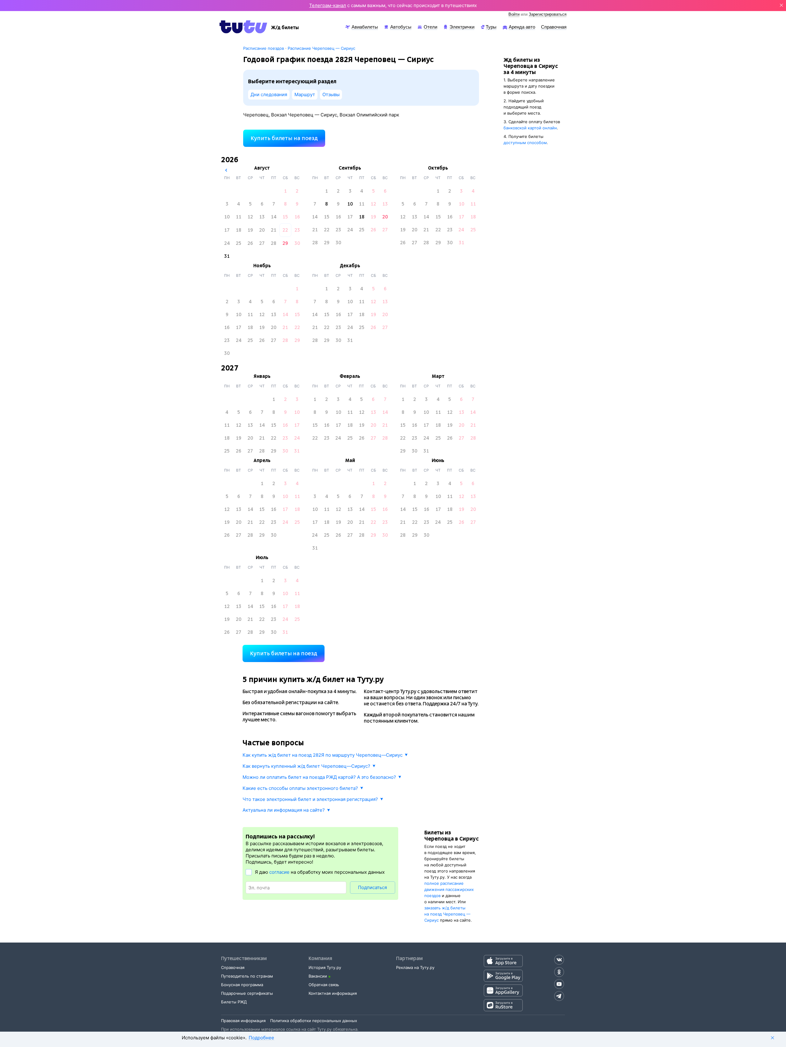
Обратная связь (324, 984)
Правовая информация (243, 1020)
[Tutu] (243, 27)
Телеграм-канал (327, 5)
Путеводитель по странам (247, 976)
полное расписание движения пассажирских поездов (449, 889)
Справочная (232, 967)
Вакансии (318, 976)
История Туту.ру (325, 967)
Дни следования (269, 94)
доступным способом (525, 142)
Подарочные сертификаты (247, 993)
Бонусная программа (242, 984)
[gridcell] (285, 191)
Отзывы (331, 94)
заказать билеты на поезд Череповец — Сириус (447, 914)
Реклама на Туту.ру (415, 967)
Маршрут (304, 94)
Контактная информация (333, 993)
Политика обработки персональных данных (313, 1020)
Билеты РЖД (234, 1001)
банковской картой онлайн (530, 127)
